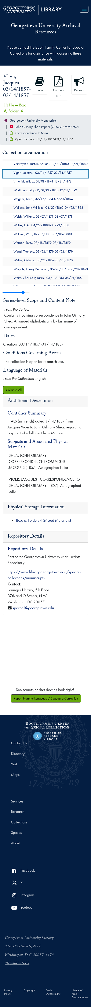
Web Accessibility (53, 992)
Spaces (16, 832)
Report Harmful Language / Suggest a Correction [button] (46, 698)
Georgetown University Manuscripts (33, 120)
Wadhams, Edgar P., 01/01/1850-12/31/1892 (45, 190)
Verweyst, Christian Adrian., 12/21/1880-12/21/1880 (51, 164)
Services (17, 801)
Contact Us (19, 743)
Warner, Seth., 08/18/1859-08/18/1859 (42, 243)
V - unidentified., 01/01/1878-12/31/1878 (43, 181)
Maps (15, 774)
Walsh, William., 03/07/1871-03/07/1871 (43, 216)
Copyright (29, 990)
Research (17, 811)
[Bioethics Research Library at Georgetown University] (47, 735)
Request (79, 90)
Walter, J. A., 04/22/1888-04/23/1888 (41, 225)
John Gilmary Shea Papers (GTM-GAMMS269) (47, 127)
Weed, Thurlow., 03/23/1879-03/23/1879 (43, 251)
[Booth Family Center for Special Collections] (47, 724)
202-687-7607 (17, 963)
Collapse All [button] (14, 390)
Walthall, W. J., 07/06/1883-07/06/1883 (43, 234)
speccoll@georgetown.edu (33, 608)
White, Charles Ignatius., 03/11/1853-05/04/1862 (48, 278)
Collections (19, 822)
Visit (14, 764)
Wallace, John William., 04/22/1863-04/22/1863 (48, 208)
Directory (18, 753)
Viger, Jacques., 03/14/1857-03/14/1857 (43, 172)
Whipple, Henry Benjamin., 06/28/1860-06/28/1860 (51, 269)
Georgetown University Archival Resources (45, 29)
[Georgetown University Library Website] (32, 9)
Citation (39, 90)
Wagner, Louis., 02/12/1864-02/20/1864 (43, 199)
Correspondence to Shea (31, 133)
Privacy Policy (8, 992)
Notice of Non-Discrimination (80, 994)
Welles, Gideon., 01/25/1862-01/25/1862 (43, 260)
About (15, 843)
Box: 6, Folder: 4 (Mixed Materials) (43, 520)
